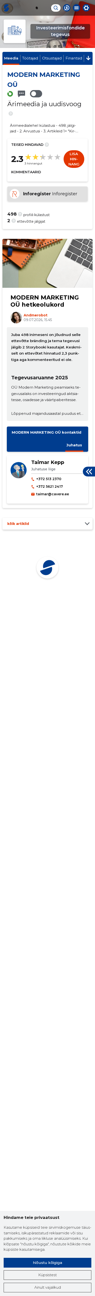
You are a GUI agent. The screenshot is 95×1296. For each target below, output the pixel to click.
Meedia (11, 58)
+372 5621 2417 (49, 486)
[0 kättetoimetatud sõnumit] (21, 94)
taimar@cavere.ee (52, 494)
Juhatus (74, 445)
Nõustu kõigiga (47, 1262)
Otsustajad (52, 58)
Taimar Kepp (47, 462)
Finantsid (74, 58)
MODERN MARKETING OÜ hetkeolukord (44, 301)
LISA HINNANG (73, 158)
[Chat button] (66, 8)
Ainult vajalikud (47, 1287)
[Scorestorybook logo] (6, 8)
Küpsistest (47, 1275)
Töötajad (30, 58)
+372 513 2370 (48, 479)
